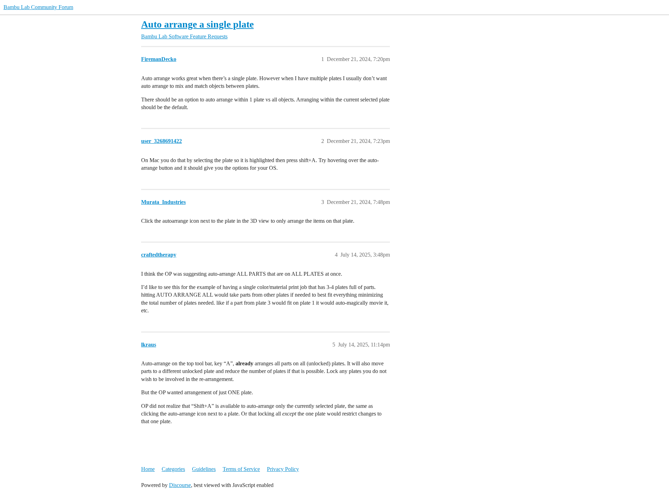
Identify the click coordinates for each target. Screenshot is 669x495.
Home (148, 469)
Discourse (180, 485)
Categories (173, 469)
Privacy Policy (283, 469)
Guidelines (204, 469)
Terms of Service (241, 469)
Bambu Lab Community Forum (38, 7)
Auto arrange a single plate (197, 24)
